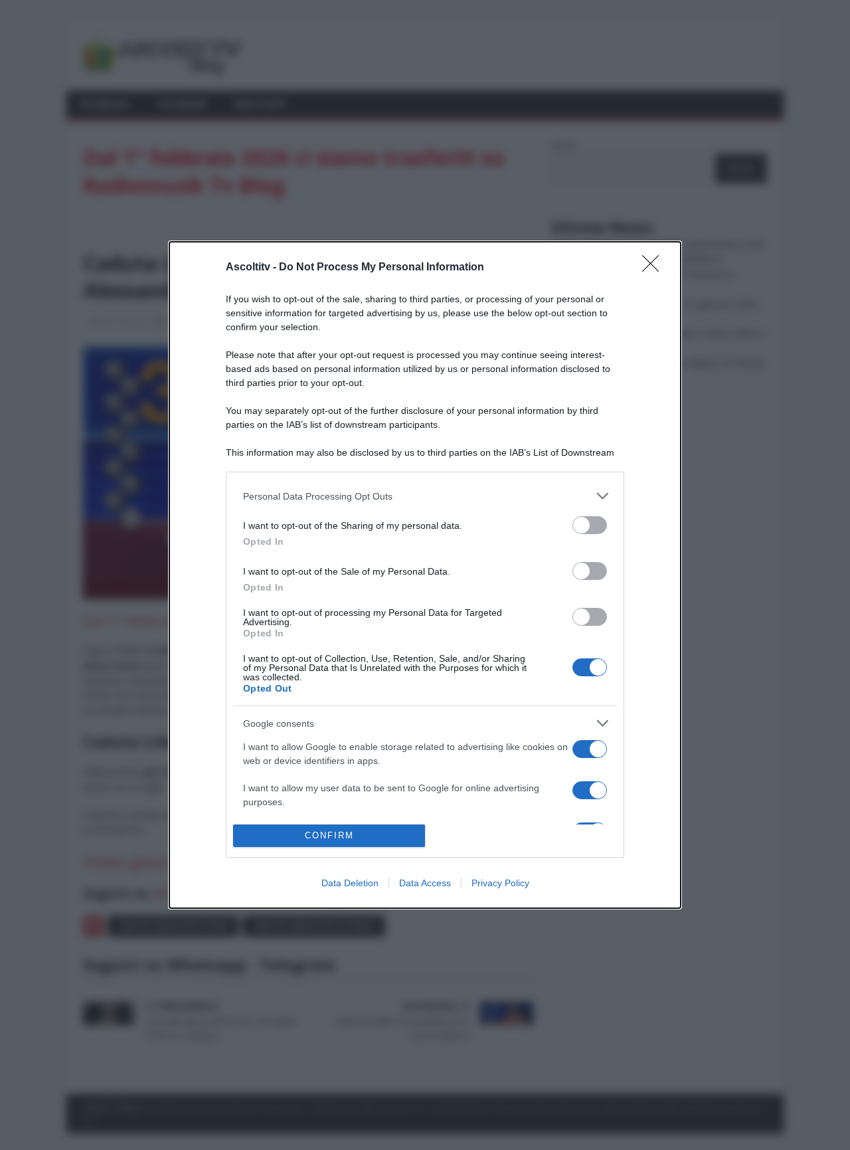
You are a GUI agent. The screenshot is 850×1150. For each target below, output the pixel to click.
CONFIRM (329, 835)
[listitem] (425, 496)
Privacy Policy (500, 883)
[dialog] (425, 575)
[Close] (654, 267)
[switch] (589, 525)
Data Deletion (350, 883)
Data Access (425, 883)
